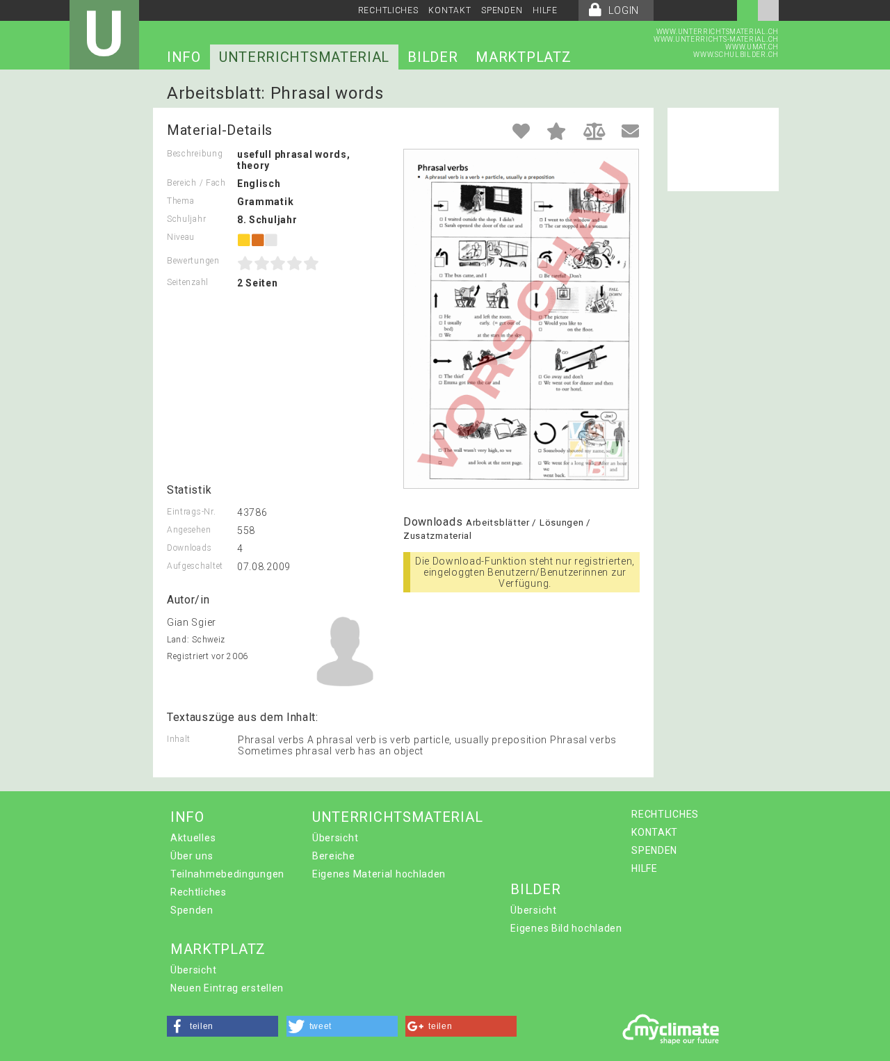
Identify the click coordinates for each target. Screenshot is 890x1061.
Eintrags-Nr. (191, 512)
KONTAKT (449, 10)
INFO (184, 57)
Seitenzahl (188, 282)
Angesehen (189, 530)
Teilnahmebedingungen (227, 874)
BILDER (432, 57)
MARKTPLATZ (523, 57)
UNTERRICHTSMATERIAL (304, 57)
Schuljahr (186, 219)
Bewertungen (193, 261)
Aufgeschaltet (195, 566)
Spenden (191, 910)
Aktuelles (193, 837)
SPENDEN (501, 10)
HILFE (545, 10)
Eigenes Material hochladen (379, 874)
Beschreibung (194, 154)
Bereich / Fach (196, 183)
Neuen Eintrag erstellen (227, 988)
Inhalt (179, 739)
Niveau (181, 237)
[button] (222, 1026)
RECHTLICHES (388, 10)
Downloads (189, 548)
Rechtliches (198, 892)
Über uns (191, 855)
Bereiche (333, 855)
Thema (181, 201)
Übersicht (335, 837)
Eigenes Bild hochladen (566, 928)
